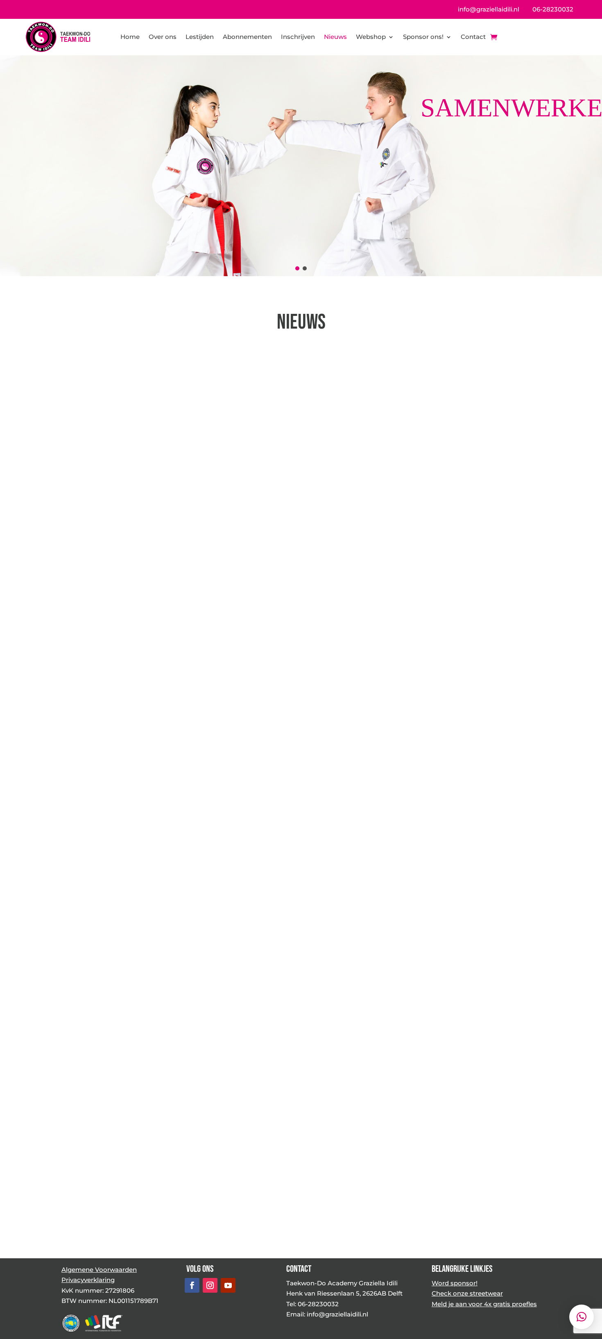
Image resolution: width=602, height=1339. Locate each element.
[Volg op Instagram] (210, 1285)
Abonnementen (247, 37)
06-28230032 (552, 9)
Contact (473, 37)
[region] (301, 165)
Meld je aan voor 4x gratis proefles (484, 1304)
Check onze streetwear (467, 1293)
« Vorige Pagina (85, 1217)
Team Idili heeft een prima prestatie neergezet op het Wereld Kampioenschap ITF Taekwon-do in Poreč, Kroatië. (294, 749)
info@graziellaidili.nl (488, 9)
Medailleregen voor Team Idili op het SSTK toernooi (468, 462)
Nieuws (335, 37)
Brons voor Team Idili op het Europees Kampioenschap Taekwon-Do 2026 (290, 468)
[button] (297, 268)
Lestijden (200, 37)
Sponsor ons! (423, 37)
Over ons (163, 37)
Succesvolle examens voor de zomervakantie (293, 1013)
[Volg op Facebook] (192, 1285)
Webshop (371, 37)
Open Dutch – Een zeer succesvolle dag (110, 748)
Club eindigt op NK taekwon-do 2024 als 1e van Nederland (127, 1074)
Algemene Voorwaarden (99, 1269)
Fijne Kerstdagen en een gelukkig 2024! (469, 1074)
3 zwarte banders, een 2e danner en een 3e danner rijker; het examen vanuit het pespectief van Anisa (132, 474)
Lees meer (165, 592)
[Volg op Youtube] (228, 1285)
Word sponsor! (455, 1283)
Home (130, 37)
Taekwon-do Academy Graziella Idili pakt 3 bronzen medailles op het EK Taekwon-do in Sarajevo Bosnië (468, 748)
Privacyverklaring (88, 1280)
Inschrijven (298, 37)
